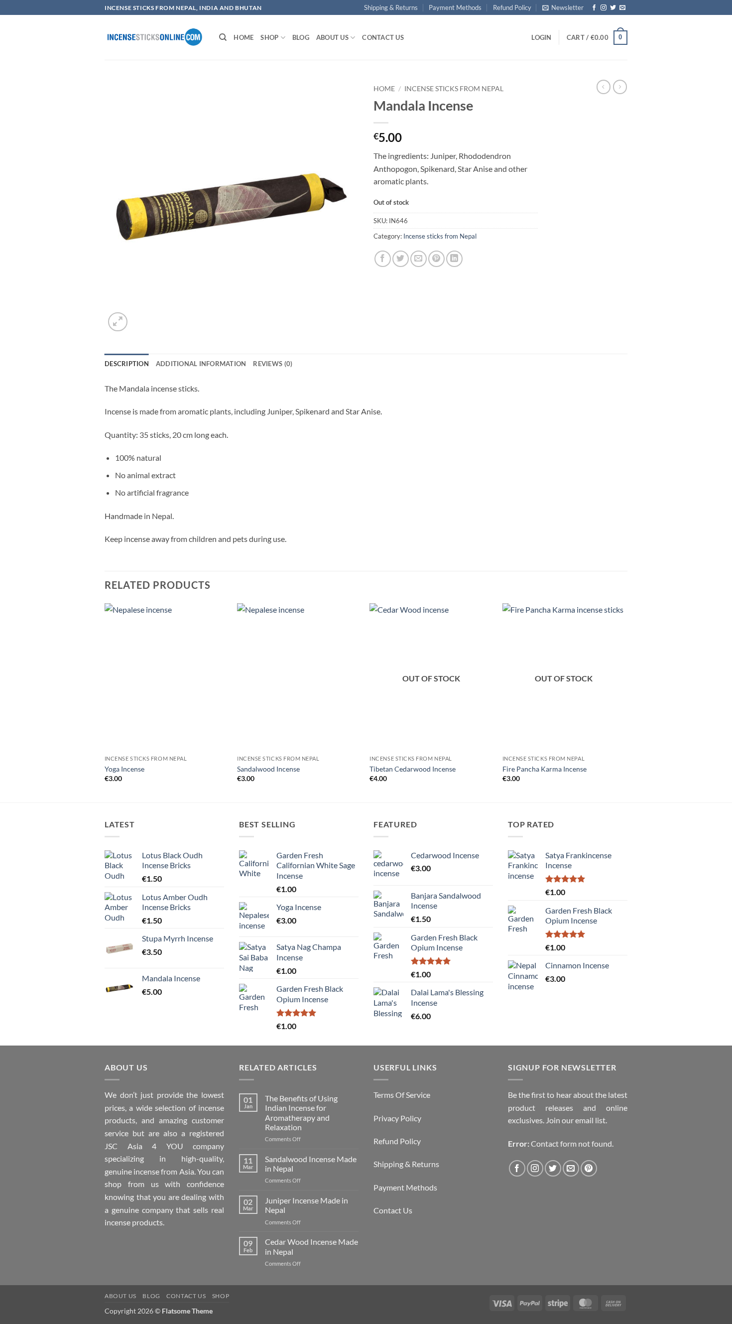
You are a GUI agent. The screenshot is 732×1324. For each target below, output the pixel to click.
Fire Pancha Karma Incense (544, 769)
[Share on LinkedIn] (454, 259)
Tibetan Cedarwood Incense (412, 769)
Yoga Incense (124, 769)
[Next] (624, 701)
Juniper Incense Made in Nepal (306, 1204)
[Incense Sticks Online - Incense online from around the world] (154, 37)
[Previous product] (620, 87)
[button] (563, 7)
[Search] (223, 37)
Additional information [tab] (201, 364)
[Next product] (603, 87)
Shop (269, 37)
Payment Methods (455, 7)
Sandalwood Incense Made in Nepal (311, 1163)
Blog (300, 37)
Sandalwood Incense (268, 769)
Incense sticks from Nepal (453, 89)
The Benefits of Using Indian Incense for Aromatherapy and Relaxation (301, 1112)
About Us (332, 37)
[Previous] (105, 701)
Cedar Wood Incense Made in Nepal (311, 1246)
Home (243, 37)
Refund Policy (512, 7)
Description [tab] (127, 364)
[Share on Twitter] (400, 259)
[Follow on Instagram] (604, 7)
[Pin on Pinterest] (436, 259)
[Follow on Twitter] (613, 7)
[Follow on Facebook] (594, 7)
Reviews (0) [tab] (272, 364)
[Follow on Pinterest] (589, 1168)
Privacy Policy (397, 1118)
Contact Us (383, 37)
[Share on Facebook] (382, 259)
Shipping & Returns (391, 7)
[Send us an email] (622, 7)
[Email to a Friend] (418, 259)
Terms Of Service (401, 1094)
